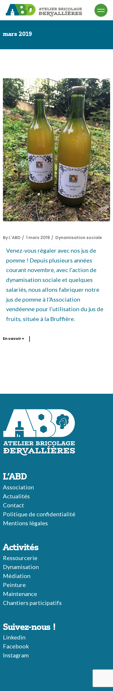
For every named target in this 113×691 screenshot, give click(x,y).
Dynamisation (21, 566)
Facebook (16, 646)
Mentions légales (25, 522)
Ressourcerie (20, 557)
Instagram (16, 655)
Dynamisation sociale (78, 237)
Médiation (16, 575)
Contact (13, 505)
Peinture (14, 584)
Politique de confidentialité (39, 513)
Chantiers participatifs (32, 602)
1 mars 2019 (38, 237)
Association (18, 487)
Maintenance (20, 593)
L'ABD (15, 237)
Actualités (16, 496)
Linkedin (14, 637)
